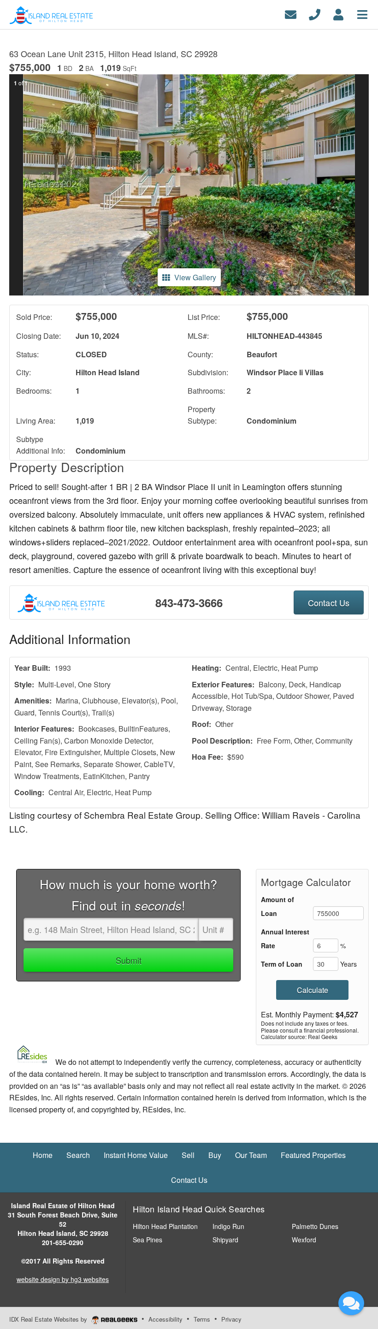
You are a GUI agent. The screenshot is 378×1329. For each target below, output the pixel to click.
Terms (202, 1319)
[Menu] (362, 13)
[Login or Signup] (338, 13)
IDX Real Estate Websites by (49, 1319)
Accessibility (165, 1319)
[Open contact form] (290, 13)
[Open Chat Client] (351, 1303)
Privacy (231, 1319)
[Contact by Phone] (314, 13)
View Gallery (195, 277)
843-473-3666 (189, 602)
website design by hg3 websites (63, 1279)
